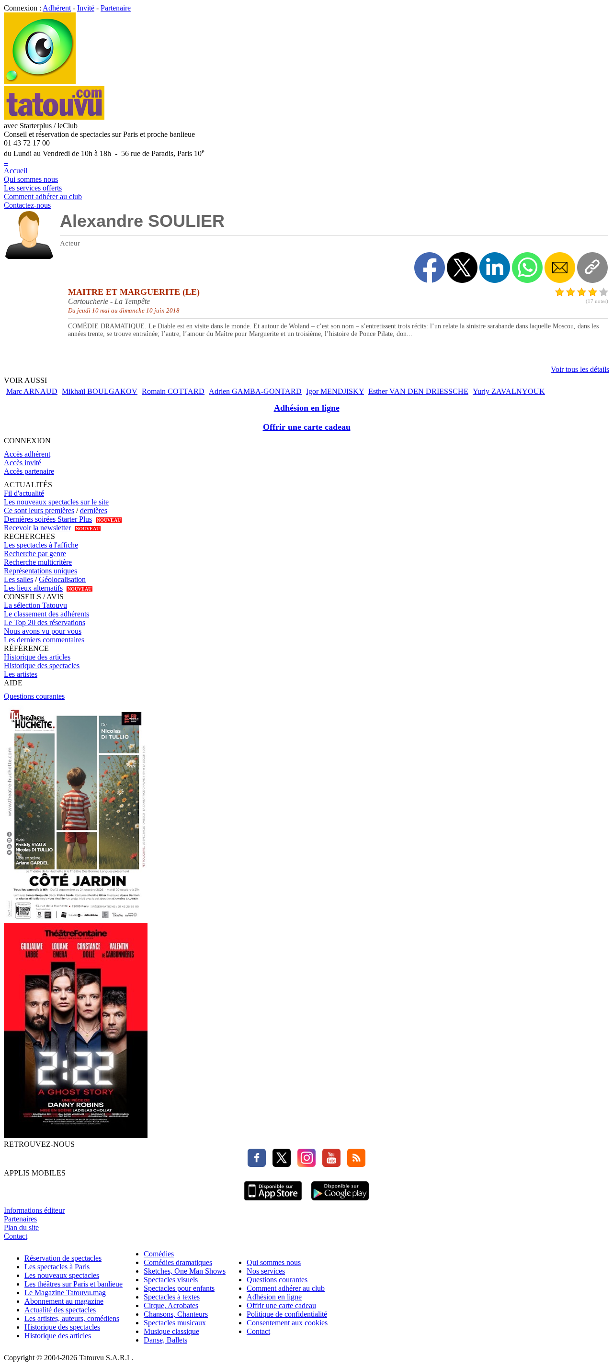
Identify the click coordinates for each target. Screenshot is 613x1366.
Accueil (15, 171)
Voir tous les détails (580, 369)
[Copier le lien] (592, 267)
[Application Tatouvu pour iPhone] (273, 1202)
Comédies (159, 1254)
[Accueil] (40, 82)
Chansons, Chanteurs (176, 1314)
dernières (93, 510)
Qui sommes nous (31, 179)
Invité (85, 8)
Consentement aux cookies (287, 1323)
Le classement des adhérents (46, 614)
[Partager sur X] (462, 267)
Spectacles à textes (172, 1297)
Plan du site (21, 1227)
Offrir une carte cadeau (307, 427)
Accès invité (22, 463)
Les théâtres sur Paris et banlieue (73, 1284)
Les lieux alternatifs (33, 588)
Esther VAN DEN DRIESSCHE (418, 391)
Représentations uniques (40, 571)
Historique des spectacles (41, 665)
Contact (15, 1236)
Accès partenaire (29, 471)
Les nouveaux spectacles (61, 1275)
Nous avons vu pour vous (42, 631)
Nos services (266, 1271)
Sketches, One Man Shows (185, 1271)
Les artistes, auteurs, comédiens (71, 1318)
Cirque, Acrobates (171, 1305)
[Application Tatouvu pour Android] (340, 1202)
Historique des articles (37, 657)
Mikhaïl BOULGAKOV (99, 391)
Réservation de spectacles (63, 1258)
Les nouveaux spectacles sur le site (56, 502)
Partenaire (116, 8)
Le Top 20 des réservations (44, 622)
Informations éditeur (34, 1210)
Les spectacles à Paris (57, 1267)
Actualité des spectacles (60, 1310)
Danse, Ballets (165, 1340)
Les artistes (20, 674)
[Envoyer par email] (560, 267)
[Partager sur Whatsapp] (527, 267)
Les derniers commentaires (44, 640)
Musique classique (171, 1331)
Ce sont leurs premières (39, 510)
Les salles (18, 579)
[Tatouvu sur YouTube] (329, 1164)
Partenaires (20, 1219)
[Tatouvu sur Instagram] (304, 1164)
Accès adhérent (27, 454)
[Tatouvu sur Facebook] (257, 1164)
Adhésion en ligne (307, 408)
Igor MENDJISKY (335, 391)
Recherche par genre (35, 553)
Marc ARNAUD (31, 391)
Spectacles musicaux (175, 1323)
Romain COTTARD (173, 391)
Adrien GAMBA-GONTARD (255, 391)
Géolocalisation (62, 579)
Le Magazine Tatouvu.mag (65, 1292)
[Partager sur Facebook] (429, 267)
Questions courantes (34, 696)
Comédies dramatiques (178, 1262)
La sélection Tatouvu (35, 605)
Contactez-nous (27, 205)
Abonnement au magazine (63, 1301)
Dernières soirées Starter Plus (48, 519)
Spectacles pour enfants (179, 1288)
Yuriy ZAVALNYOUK (509, 391)
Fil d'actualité (24, 493)
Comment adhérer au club (43, 196)
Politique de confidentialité (287, 1314)
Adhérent (57, 8)
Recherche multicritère (38, 562)
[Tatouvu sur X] (279, 1164)
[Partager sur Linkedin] (494, 267)
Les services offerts (33, 188)
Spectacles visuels (171, 1280)
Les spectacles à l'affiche (41, 545)
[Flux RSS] (353, 1164)
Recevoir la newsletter (37, 528)
